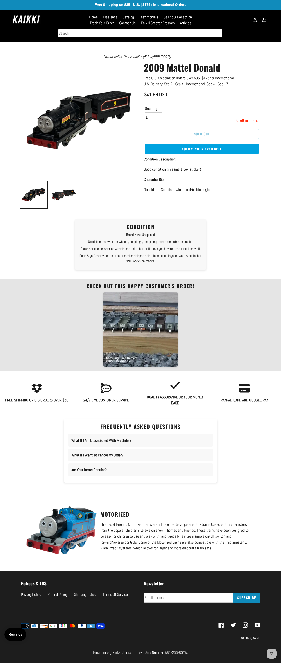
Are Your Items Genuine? (89, 469)
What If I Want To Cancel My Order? (97, 455)
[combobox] (140, 33)
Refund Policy (57, 594)
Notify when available (202, 148)
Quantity (151, 108)
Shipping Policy (85, 594)
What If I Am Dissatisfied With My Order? (101, 440)
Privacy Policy (31, 594)
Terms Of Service (115, 594)
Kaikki (256, 638)
